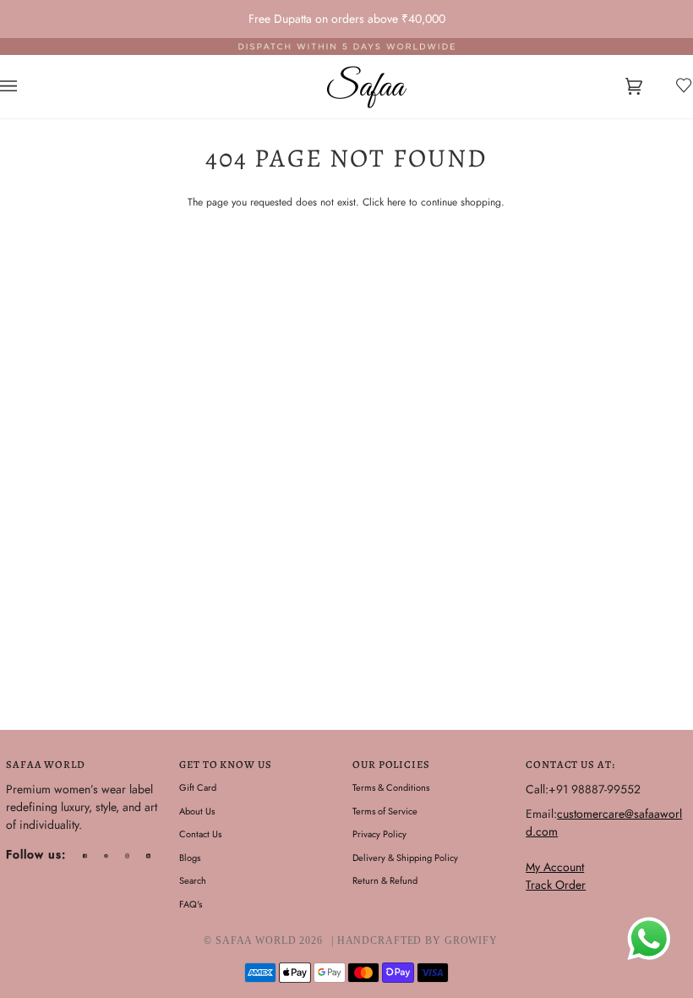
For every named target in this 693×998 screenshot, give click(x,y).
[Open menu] (25, 86)
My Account (555, 866)
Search (192, 880)
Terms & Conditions (390, 787)
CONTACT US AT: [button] (570, 764)
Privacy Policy (379, 834)
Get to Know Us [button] (225, 764)
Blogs (189, 857)
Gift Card (197, 787)
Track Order (556, 884)
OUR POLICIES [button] (391, 764)
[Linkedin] (148, 856)
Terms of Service (384, 811)
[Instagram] (127, 856)
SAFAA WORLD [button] (45, 764)
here (396, 202)
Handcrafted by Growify (417, 940)
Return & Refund (384, 880)
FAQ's (190, 904)
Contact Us (200, 834)
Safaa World (256, 940)
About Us (197, 811)
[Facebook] (85, 856)
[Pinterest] (106, 856)
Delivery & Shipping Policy (405, 857)
